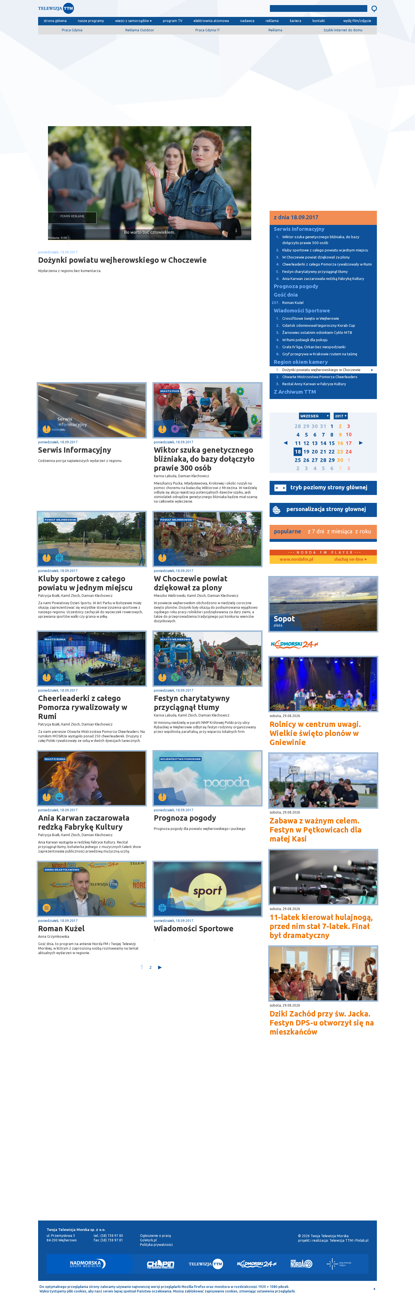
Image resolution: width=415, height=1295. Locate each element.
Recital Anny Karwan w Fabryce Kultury (311, 384)
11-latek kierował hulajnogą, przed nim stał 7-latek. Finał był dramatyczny (321, 926)
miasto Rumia (55, 639)
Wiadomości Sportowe (193, 928)
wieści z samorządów (132, 21)
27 (315, 460)
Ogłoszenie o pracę (155, 1235)
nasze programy (91, 21)
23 (340, 452)
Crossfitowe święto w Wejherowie (307, 318)
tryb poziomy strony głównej (328, 487)
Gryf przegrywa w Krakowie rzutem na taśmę (316, 354)
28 (298, 426)
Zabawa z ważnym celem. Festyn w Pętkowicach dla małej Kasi (316, 829)
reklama (272, 21)
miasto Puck (169, 391)
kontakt (319, 21)
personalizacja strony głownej (326, 509)
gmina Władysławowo (62, 869)
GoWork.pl (148, 1240)
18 (298, 452)
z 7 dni (316, 531)
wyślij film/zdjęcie (357, 21)
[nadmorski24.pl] (323, 645)
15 (332, 443)
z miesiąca (339, 531)
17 (349, 443)
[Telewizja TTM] (206, 1264)
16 (340, 443)
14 (323, 443)
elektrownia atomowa (211, 21)
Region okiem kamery (301, 362)
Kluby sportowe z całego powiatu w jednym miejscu (85, 583)
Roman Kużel (61, 928)
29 (306, 426)
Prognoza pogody (185, 818)
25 (298, 460)
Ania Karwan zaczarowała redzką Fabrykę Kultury (84, 822)
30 (315, 426)
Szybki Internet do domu (343, 30)
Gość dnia (286, 295)
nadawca (247, 21)
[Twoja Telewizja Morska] (97, 10)
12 (306, 443)
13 (315, 443)
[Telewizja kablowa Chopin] (160, 1264)
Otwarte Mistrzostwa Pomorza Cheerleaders (316, 377)
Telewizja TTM (341, 1240)
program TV (172, 21)
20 (315, 452)
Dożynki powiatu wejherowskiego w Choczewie (318, 370)
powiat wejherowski (60, 519)
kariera (295, 21)
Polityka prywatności (156, 1244)
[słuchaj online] (350, 559)
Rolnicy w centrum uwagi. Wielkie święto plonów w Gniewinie (315, 733)
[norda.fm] (296, 559)
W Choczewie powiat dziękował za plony (191, 583)
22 (332, 452)
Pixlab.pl (361, 1240)
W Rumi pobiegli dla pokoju (301, 340)
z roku (363, 531)
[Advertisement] (207, 78)
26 (306, 460)
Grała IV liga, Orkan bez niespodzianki (311, 347)
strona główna (55, 21)
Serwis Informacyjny (74, 450)
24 (349, 452)
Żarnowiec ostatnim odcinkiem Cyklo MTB (314, 332)
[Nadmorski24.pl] (257, 1264)
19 (306, 452)
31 (323, 426)
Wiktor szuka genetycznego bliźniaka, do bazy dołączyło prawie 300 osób (204, 459)
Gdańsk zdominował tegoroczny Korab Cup (315, 325)
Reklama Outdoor (139, 30)
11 (298, 443)
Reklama (275, 30)
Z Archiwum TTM (295, 392)
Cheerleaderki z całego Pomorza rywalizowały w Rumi (82, 707)
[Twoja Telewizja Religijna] (339, 1264)
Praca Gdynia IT (207, 30)
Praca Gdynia (72, 30)
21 (323, 452)
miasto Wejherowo (175, 639)
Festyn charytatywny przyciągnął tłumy (192, 702)
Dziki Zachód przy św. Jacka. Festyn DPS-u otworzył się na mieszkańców (322, 1022)
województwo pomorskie (180, 759)
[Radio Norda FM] (302, 1264)
